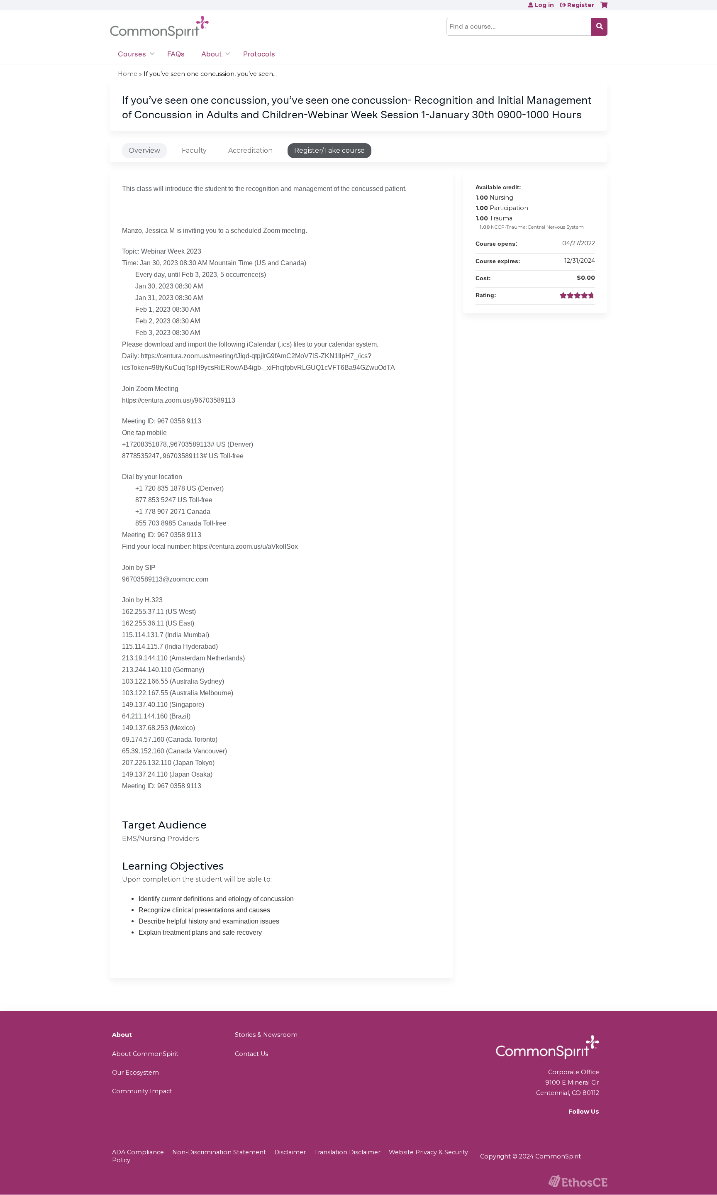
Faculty (194, 150)
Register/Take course (329, 150)
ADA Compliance (138, 1152)
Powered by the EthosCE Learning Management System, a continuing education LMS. (578, 1181)
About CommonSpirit (145, 1054)
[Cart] (603, 8)
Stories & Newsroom (266, 1035)
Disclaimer (290, 1152)
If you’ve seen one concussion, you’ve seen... (210, 74)
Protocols (259, 54)
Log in (544, 5)
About (211, 54)
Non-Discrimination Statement (219, 1152)
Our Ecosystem (135, 1072)
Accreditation (250, 150)
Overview (144, 150)
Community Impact (142, 1091)
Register (580, 5)
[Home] (159, 27)
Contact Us (251, 1054)
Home (127, 74)
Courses (132, 54)
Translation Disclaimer (347, 1152)
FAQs (176, 54)
